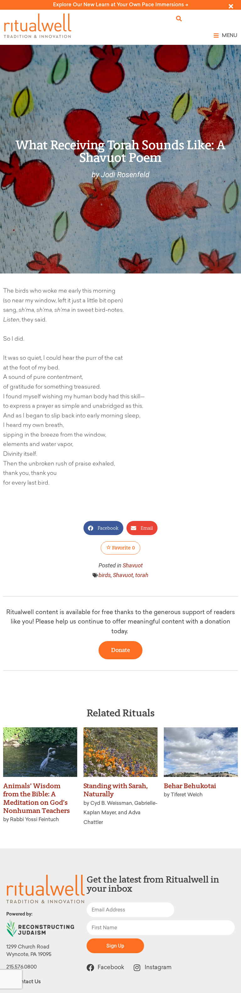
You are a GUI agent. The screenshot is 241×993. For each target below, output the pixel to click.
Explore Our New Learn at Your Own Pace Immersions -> (120, 5)
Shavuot (133, 565)
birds (105, 575)
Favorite (123, 548)
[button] (179, 18)
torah (141, 575)
